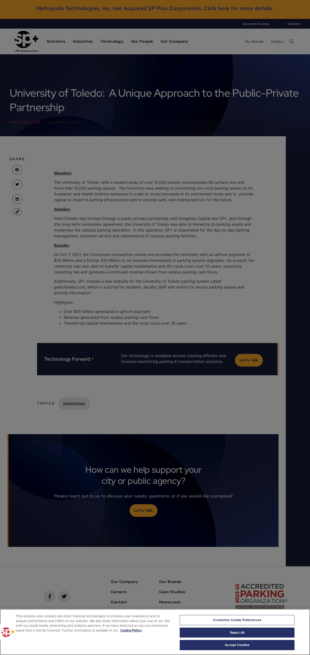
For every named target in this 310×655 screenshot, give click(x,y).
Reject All (237, 632)
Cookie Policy (131, 630)
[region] (155, 632)
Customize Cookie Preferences (237, 620)
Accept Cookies (237, 645)
